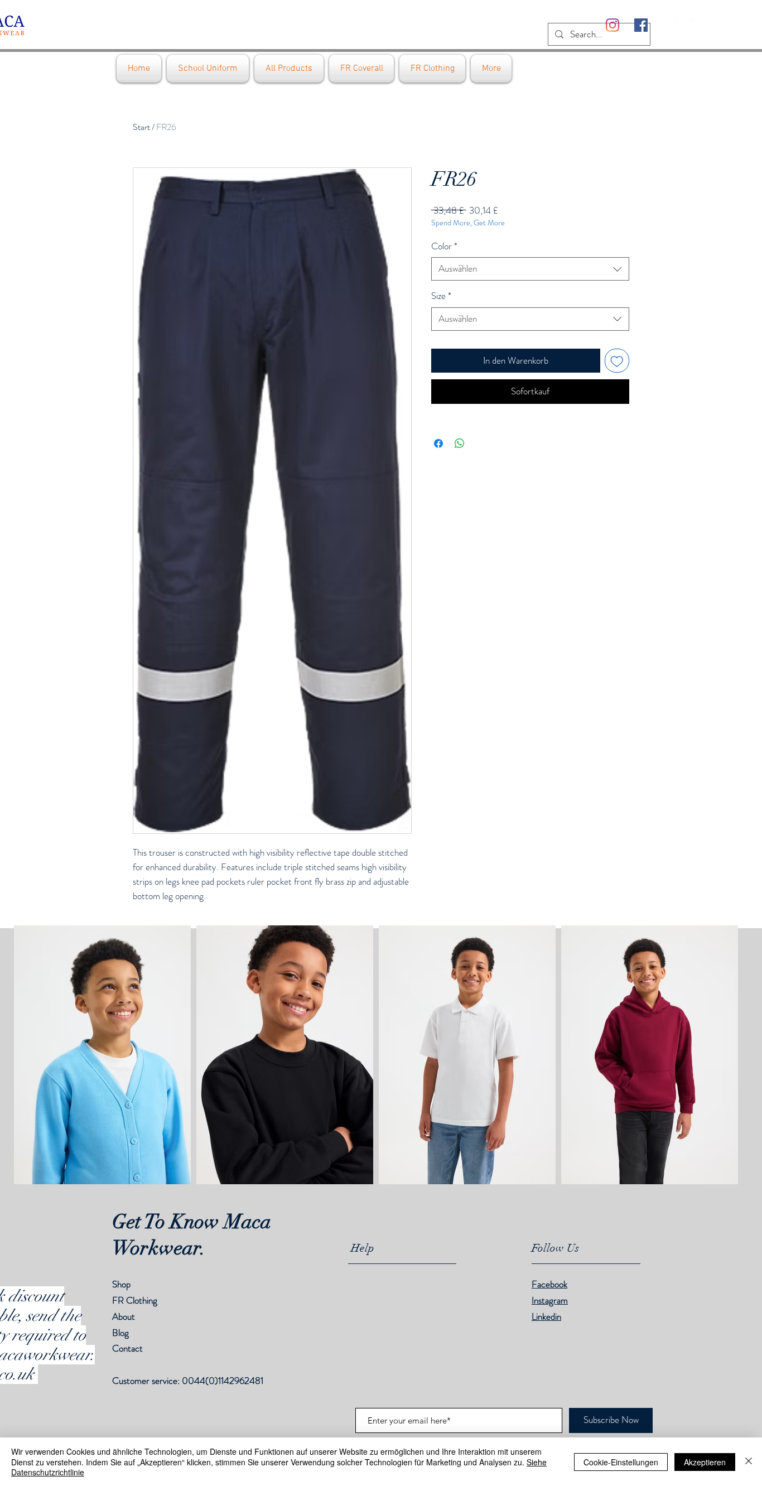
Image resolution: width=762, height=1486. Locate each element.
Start (141, 126)
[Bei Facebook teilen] (438, 443)
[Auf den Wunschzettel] (617, 361)
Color (444, 246)
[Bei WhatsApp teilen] (459, 443)
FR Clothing (134, 1300)
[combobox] (530, 269)
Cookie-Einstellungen (620, 1462)
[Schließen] (748, 1461)
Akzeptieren (705, 1462)
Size (441, 296)
